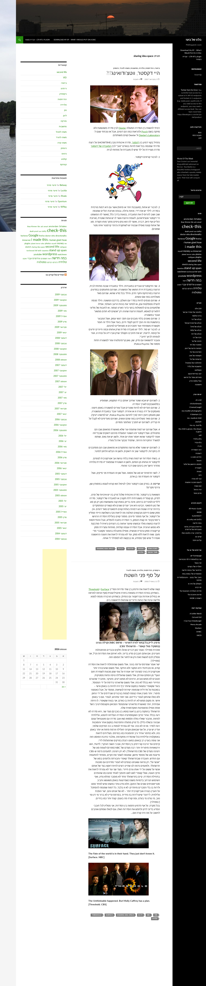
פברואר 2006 (61, 463)
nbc (148, 915)
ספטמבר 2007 (60, 376)
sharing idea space (105, 549)
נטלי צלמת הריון (195, 381)
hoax (64, 240)
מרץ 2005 (62, 517)
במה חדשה (59, 258)
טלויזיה (142, 68)
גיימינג (64, 89)
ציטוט (64, 154)
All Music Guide (195, 509)
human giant (55, 240)
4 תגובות (136, 79)
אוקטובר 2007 (60, 371)
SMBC (198, 632)
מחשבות (134, 68)
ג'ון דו (199, 446)
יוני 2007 (63, 392)
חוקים (25, 259)
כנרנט (49, 262)
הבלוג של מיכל (195, 327)
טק (65, 110)
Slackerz (198, 628)
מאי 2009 (62, 311)
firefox (42, 236)
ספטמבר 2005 (60, 490)
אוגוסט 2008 (61, 360)
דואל (49, 259)
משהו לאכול (61, 132)
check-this (57, 230)
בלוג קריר (198, 442)
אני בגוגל (198, 563)
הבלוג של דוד (196, 319)
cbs (155, 915)
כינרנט (55, 262)
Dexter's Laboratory (149, 135)
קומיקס (63, 165)
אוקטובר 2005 (60, 485)
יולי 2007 (62, 387)
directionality (61, 236)
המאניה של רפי (195, 345)
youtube (38, 254)
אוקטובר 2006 (60, 425)
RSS (199, 133)
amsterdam (53, 226)
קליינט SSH (197, 540)
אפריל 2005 (61, 512)
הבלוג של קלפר (195, 330)
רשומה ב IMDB (195, 598)
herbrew (24, 236)
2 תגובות (136, 581)
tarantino (45, 251)
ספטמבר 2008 (60, 354)
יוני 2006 (63, 441)
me (65, 243)
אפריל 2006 (61, 452)
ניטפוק (116, 68)
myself (53, 243)
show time (152, 552)
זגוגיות (199, 471)
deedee (141, 549)
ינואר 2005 (62, 528)
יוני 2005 (63, 506)
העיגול (199, 461)
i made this (39, 239)
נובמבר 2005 (61, 479)
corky (44, 231)
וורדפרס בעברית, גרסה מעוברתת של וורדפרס (192, 528)
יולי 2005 (62, 501)
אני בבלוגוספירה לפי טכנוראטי (190, 559)
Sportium (62, 202)
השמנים (44, 259)
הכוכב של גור (196, 341)
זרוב (199, 475)
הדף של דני (197, 337)
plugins (27, 243)
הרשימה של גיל (195, 359)
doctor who (50, 236)
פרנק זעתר (197, 493)
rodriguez (63, 247)
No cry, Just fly (195, 425)
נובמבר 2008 (61, 343)
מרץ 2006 (62, 458)
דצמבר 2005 (61, 474)
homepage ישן (195, 556)
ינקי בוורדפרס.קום (194, 374)
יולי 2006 (62, 436)
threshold (96, 915)
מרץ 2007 (62, 403)
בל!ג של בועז (193, 39)
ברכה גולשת (196, 316)
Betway (63, 185)
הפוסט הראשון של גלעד (192, 464)
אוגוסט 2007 (61, 382)
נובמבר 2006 (61, 420)
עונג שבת (197, 486)
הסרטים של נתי (195, 352)
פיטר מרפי (51, 185)
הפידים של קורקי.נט (55, 275)
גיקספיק (156, 570)
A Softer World (195, 614)
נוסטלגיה (41, 262)
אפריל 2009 (61, 316)
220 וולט (198, 308)
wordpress (49, 254)
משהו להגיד (125, 68)
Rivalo (64, 196)
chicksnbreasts (195, 404)
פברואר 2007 (61, 409)
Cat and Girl (196, 617)
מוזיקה (64, 121)
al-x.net (198, 400)
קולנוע (64, 159)
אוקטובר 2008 (60, 349)
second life (62, 72)
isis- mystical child (194, 418)
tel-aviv (38, 251)
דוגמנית (198, 453)
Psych (144, 132)
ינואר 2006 (62, 468)
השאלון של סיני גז (194, 584)
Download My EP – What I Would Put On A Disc (75, 40)
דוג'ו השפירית (196, 450)
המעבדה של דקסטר (101, 146)
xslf (200, 435)
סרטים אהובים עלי (194, 595)
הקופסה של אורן (195, 356)
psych (120, 549)
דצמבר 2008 (61, 338)
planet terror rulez (37, 243)
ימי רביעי (198, 587)
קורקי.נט (198, 537)
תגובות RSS (197, 135)
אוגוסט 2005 (61, 496)
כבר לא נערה (196, 479)
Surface (105, 589)
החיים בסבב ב (196, 457)
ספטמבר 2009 (60, 305)
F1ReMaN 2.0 (195, 414)
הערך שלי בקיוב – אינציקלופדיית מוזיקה (189, 579)
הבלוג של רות (196, 334)
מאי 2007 (62, 398)
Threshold (94, 589)
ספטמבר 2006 (60, 430)
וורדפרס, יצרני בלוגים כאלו (191, 533)
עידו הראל (197, 490)
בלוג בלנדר (197, 439)
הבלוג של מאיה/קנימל (193, 323)
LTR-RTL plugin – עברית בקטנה (37, 40)
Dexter (122, 128)
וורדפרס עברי (33, 258)
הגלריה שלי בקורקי (194, 566)
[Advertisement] (55, 594)
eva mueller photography (191, 411)
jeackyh (198, 422)
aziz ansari (44, 226)
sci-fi (140, 915)
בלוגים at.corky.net (194, 519)
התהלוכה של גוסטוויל (193, 363)
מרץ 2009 (62, 322)
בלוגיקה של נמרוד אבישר (192, 312)
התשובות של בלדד (194, 366)
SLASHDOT (196, 516)
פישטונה (198, 384)
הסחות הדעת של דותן (193, 348)
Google (33, 235)
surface (109, 915)
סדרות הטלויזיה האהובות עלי (190, 591)
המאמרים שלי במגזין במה (191, 574)
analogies (152, 549)
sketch (28, 247)
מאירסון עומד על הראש (192, 377)
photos (48, 243)
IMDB (199, 512)
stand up (54, 250)
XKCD (199, 635)
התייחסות (150, 68)
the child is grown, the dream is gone (190, 430)
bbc (39, 226)
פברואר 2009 (61, 327)
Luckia (64, 191)
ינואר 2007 (62, 414)
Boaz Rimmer (32, 226)
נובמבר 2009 (61, 295)
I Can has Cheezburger (192, 621)
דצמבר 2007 (61, 365)
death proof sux (35, 231)
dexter (130, 549)
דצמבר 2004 (61, 534)
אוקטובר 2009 (60, 300)
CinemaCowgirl (195, 407)
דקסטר (135, 142)
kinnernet (26, 240)
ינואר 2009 (62, 333)
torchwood (30, 251)
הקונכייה (198, 468)
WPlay (64, 207)
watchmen (62, 254)
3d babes (63, 226)
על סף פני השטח (142, 575)
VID (65, 78)
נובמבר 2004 (61, 539)
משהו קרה (62, 143)
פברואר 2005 (61, 523)
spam (64, 250)
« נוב (64, 687)
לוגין (199, 138)
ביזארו (157, 68)
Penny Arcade (195, 624)
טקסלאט (198, 370)
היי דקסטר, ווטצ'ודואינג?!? (133, 73)
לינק (65, 116)
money (60, 243)
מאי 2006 (62, 447)
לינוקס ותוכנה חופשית (193, 482)
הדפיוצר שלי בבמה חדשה (191, 570)
